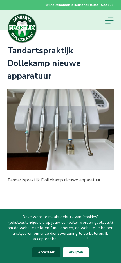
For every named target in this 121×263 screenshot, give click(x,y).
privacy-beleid (72, 239)
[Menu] (109, 20)
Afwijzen (76, 252)
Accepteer (46, 252)
